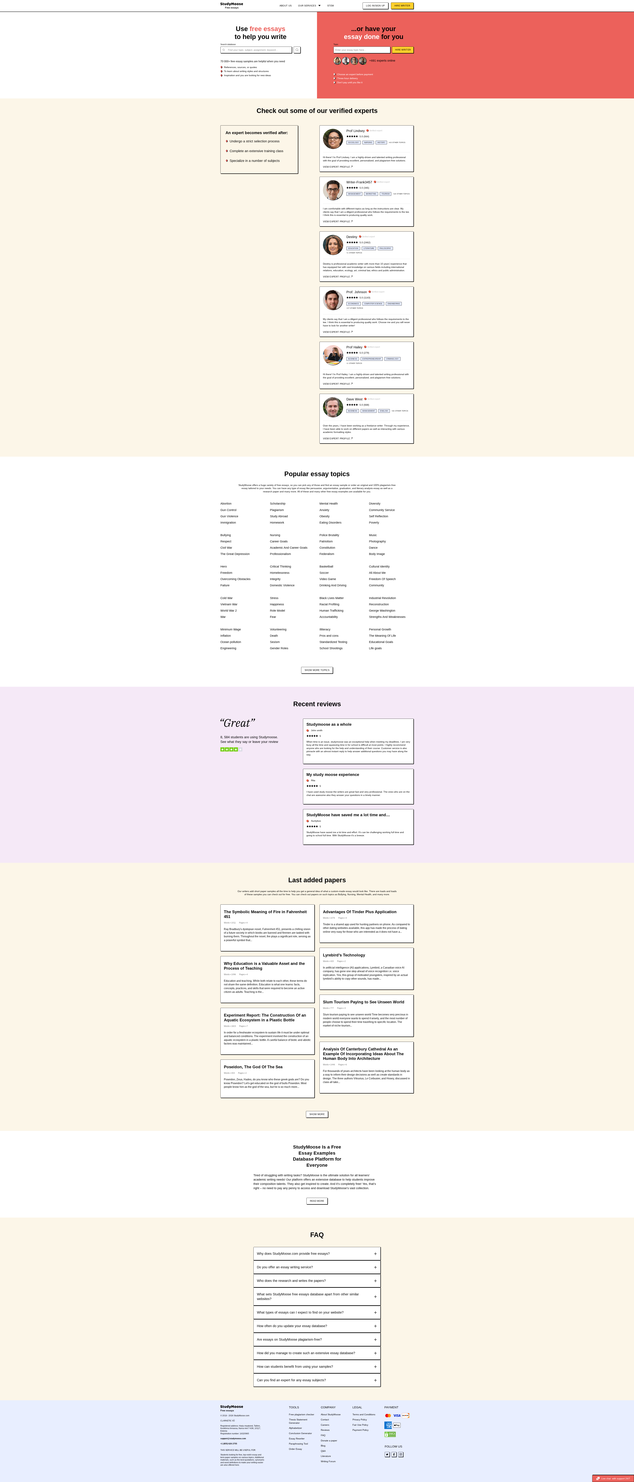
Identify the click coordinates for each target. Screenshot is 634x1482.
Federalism (326, 554)
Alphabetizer (295, 1428)
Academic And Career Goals (288, 547)
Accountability (328, 617)
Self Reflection (378, 516)
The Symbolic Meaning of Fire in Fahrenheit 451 (265, 914)
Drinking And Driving (332, 585)
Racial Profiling (329, 604)
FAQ (323, 1435)
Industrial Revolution (382, 598)
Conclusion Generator (300, 1433)
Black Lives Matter (331, 598)
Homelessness (279, 572)
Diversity (374, 503)
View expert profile (337, 166)
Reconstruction (379, 604)
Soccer (324, 572)
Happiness (277, 604)
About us (286, 5)
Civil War (226, 547)
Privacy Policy (359, 1419)
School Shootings (331, 648)
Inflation (225, 635)
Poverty (374, 522)
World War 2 (228, 610)
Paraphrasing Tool (298, 1443)
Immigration (228, 522)
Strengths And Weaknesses (387, 617)
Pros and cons (328, 635)
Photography (377, 541)
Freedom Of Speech (382, 579)
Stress (274, 598)
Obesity (324, 516)
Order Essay (295, 1449)
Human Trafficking (331, 610)
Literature (326, 1456)
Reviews (325, 1430)
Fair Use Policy (360, 1425)
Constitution (327, 547)
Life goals (375, 648)
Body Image (377, 554)
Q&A (323, 1451)
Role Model (277, 610)
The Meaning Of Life (382, 635)
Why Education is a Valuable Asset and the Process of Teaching (264, 965)
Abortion (225, 503)
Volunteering (278, 629)
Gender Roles (279, 648)
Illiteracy (324, 629)
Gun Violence (229, 516)
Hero (223, 566)
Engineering (228, 648)
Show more (317, 1114)
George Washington (382, 610)
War (223, 617)
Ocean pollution (230, 642)
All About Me (377, 572)
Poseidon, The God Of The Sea (253, 1067)
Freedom (226, 572)
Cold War (226, 598)
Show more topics (317, 670)
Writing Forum (328, 1461)
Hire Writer (402, 5)
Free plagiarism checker (301, 1414)
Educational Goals (381, 642)
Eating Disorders (330, 522)
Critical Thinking (280, 566)
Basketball (326, 566)
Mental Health (328, 503)
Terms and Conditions (363, 1414)
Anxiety (324, 510)
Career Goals (279, 541)
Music (373, 535)
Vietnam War (228, 604)
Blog (323, 1445)
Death (274, 635)
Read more (317, 1201)
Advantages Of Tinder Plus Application (360, 912)
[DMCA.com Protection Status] (390, 1434)
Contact (325, 1419)
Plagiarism (277, 510)
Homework (277, 522)
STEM (330, 5)
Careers (325, 1425)
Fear (273, 617)
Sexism (275, 642)
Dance (373, 547)
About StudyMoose (331, 1414)
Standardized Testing (333, 642)
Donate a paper (329, 1440)
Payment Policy (360, 1430)
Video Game (327, 579)
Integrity (275, 579)
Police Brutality (329, 535)
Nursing (275, 535)
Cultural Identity (379, 566)
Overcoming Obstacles (235, 579)
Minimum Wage (230, 629)
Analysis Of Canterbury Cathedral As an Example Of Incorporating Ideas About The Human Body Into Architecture (363, 1054)
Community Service (382, 510)
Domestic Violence (282, 585)
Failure (224, 585)
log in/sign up (375, 5)
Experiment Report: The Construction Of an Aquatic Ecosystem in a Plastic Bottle (265, 1017)
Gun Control (228, 510)
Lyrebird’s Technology (344, 955)
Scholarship (277, 503)
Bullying (225, 535)
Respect (225, 541)
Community (376, 585)
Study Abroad (279, 516)
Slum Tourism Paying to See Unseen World (363, 1002)
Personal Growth (380, 629)
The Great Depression (235, 554)
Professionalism (280, 554)
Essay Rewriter (297, 1438)
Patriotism (326, 541)
